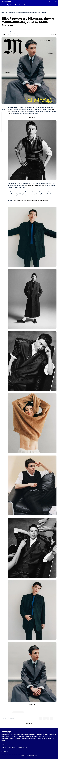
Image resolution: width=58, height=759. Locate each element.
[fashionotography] (6, 2)
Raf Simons (35, 185)
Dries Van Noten (28, 185)
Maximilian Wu (6, 29)
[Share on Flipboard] (9, 34)
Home (3, 12)
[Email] (12, 34)
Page (21, 183)
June (9, 109)
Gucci (9, 113)
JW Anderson (43, 185)
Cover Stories (4, 14)
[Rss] (55, 732)
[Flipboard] (53, 732)
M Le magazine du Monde (10, 12)
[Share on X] (7, 34)
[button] (46, 1)
